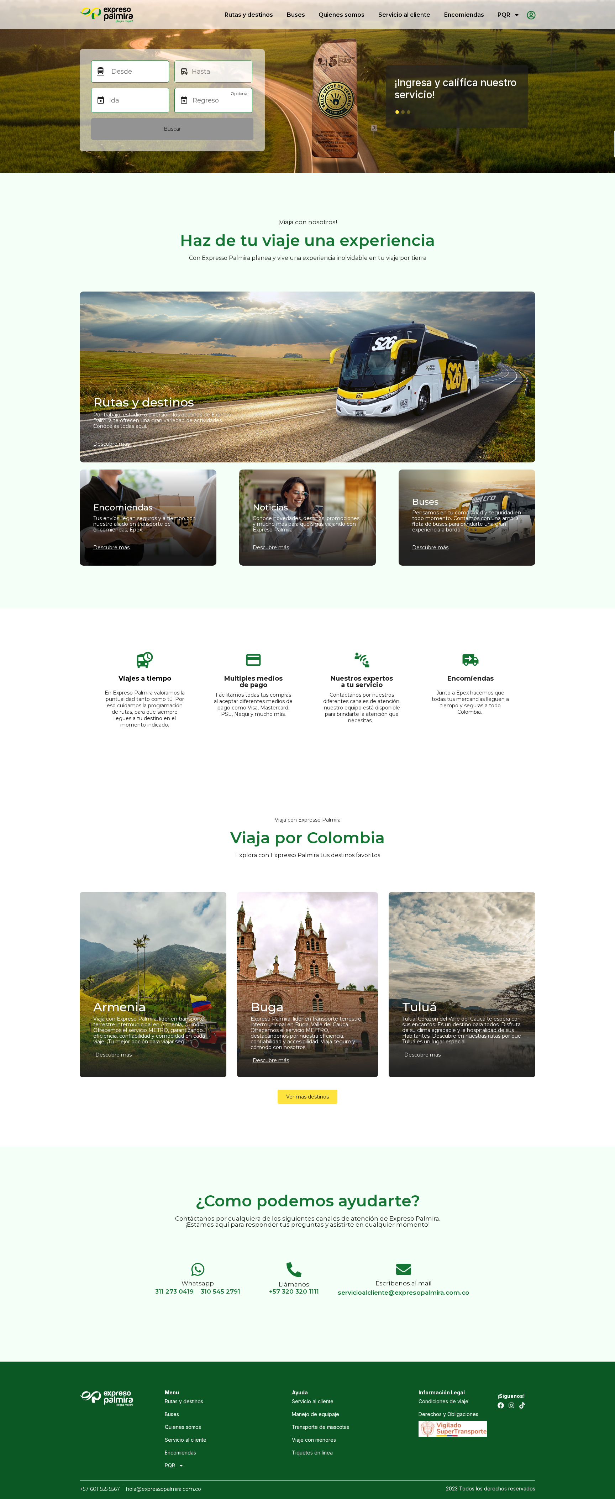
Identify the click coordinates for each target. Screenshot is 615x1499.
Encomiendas (464, 14)
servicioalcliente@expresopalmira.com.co (403, 1292)
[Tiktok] (522, 1405)
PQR (504, 14)
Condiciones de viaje (443, 1401)
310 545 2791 (220, 1291)
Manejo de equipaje (315, 1414)
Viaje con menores (314, 1440)
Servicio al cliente (404, 14)
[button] (397, 112)
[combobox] (136, 71)
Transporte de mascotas (320, 1427)
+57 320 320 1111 (294, 1291)
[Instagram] (511, 1405)
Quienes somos (341, 14)
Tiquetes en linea (312, 1453)
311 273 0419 (174, 1291)
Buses (296, 14)
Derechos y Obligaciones (448, 1414)
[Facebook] (501, 1405)
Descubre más (113, 1055)
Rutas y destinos (249, 14)
